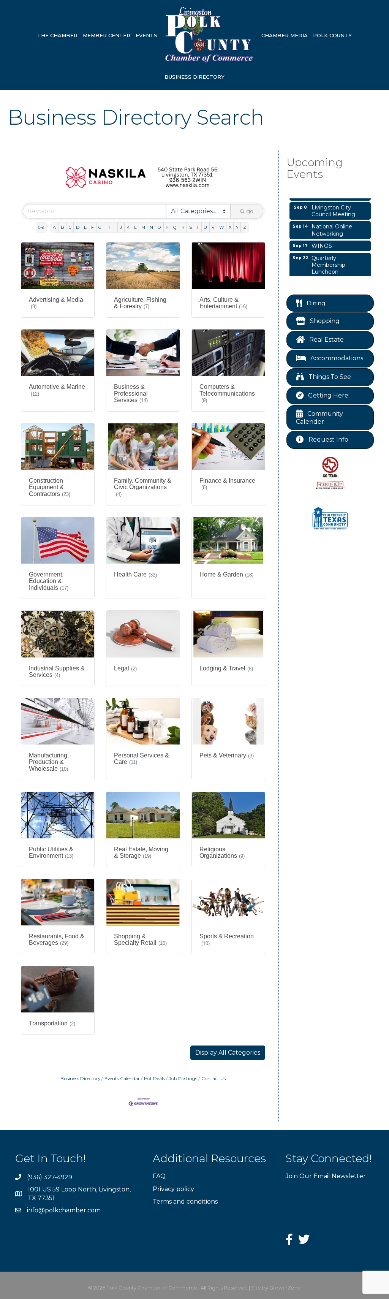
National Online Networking (332, 221)
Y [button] (237, 227)
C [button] (70, 227)
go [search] (249, 211)
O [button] (159, 227)
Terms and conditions (185, 1201)
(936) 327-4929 (49, 1177)
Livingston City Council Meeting (333, 202)
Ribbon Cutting (332, 275)
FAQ (159, 1176)
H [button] (108, 227)
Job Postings (183, 1078)
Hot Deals (154, 1078)
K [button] (128, 227)
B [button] (62, 227)
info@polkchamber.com (64, 1210)
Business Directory (194, 77)
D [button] (77, 227)
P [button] (167, 227)
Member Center (106, 35)
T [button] (197, 227)
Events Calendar (122, 1078)
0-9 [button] (41, 227)
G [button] (99, 227)
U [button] (205, 227)
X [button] (230, 227)
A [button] (54, 227)
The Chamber (57, 35)
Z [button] (244, 227)
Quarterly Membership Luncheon (328, 256)
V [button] (213, 227)
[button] (227, 1053)
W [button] (221, 227)
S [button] (190, 227)
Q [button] (175, 227)
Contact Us (213, 1078)
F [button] (92, 227)
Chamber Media (284, 35)
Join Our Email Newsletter (326, 1176)
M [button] (143, 227)
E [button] (85, 227)
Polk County (332, 35)
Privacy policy (173, 1189)
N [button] (151, 227)
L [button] (135, 227)
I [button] (114, 227)
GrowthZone (285, 1288)
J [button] (121, 227)
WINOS (322, 236)
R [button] (183, 227)
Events (146, 35)
